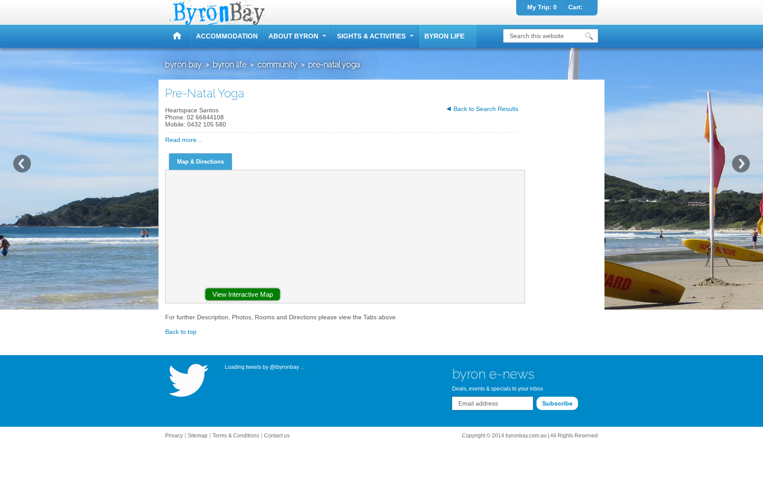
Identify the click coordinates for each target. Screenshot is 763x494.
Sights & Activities (371, 36)
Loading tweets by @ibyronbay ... (264, 367)
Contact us (277, 436)
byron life (444, 36)
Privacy (174, 436)
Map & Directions (200, 161)
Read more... (183, 139)
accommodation (227, 36)
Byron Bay (178, 36)
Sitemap (198, 436)
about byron (293, 36)
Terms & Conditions (235, 436)
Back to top (180, 331)
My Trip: (542, 7)
